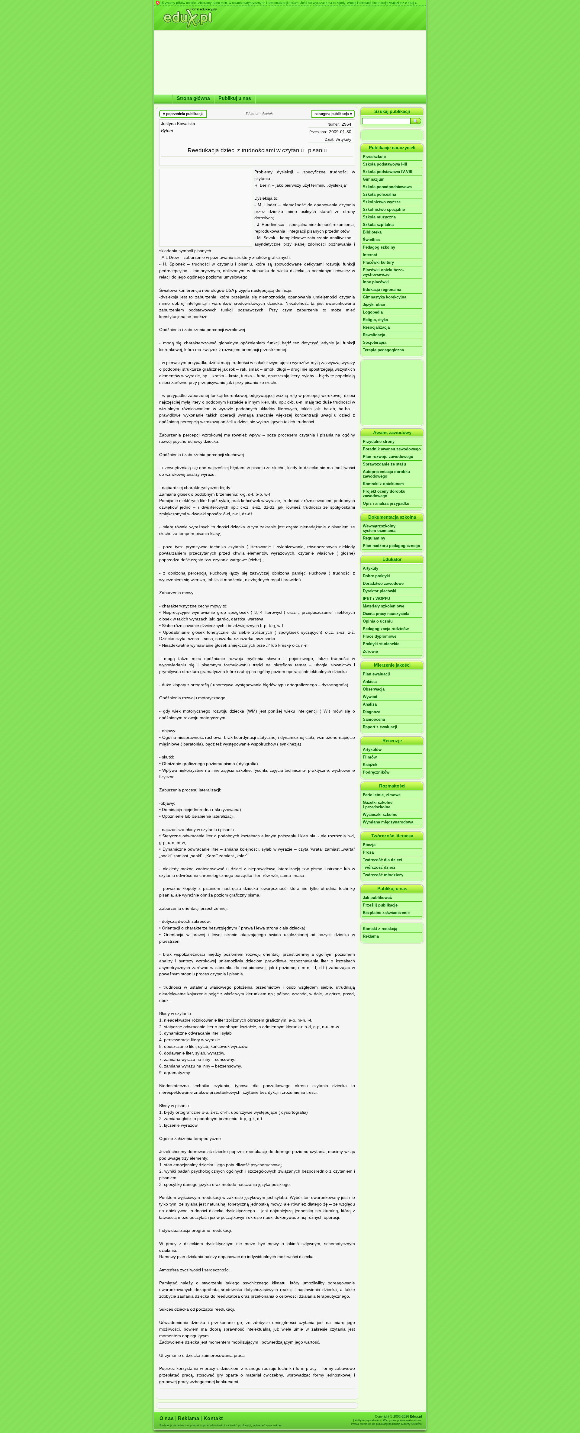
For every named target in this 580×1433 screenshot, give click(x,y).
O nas (167, 1418)
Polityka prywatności (368, 1420)
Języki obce (374, 304)
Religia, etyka (375, 319)
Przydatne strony (379, 441)
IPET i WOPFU (376, 598)
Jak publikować (377, 897)
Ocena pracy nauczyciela (386, 613)
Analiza (370, 704)
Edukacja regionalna (382, 289)
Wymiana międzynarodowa (388, 822)
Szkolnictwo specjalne (384, 209)
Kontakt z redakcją (380, 928)
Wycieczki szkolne (380, 814)
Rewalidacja (374, 335)
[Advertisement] (205, 208)
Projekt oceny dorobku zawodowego (384, 493)
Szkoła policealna (379, 194)
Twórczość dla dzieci (382, 860)
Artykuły (343, 139)
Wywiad (370, 696)
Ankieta (370, 681)
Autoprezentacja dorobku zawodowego (386, 473)
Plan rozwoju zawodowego (388, 456)
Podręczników (376, 772)
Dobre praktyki (376, 576)
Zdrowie (370, 651)
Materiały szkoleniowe (383, 606)
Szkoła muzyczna (379, 217)
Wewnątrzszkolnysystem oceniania (379, 528)
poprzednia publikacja (183, 113)
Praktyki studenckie (381, 644)
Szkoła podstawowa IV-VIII (387, 171)
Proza (368, 852)
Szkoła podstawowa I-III (385, 164)
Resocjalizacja (376, 327)
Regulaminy (374, 538)
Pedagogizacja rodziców (386, 628)
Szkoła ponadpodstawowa (387, 187)
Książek (370, 764)
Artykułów (372, 749)
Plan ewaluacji (376, 674)
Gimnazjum (374, 179)
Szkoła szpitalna (378, 224)
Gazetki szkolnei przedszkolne (377, 804)
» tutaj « (411, 3)
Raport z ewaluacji (380, 727)
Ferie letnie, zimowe (382, 795)
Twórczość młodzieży (383, 875)
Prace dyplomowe (379, 636)
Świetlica (371, 239)
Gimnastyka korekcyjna (384, 297)
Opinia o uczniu (378, 621)
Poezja (369, 844)
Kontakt (213, 1418)
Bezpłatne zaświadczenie (386, 912)
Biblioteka (372, 232)
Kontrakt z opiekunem (383, 483)
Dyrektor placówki (379, 591)
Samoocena (374, 719)
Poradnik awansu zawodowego (392, 449)
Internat (370, 255)
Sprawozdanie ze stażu (384, 464)
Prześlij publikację (380, 905)
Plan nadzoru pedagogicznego (391, 545)
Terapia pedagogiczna (383, 350)
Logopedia (373, 312)
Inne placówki (376, 282)
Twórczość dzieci (379, 867)
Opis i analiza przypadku (386, 503)
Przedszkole (374, 156)
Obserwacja (374, 689)
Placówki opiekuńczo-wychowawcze (383, 272)
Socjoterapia (374, 342)
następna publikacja (333, 113)
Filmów (370, 757)
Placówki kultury (378, 262)
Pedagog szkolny (379, 247)
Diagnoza (371, 712)
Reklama (371, 936)
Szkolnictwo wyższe (382, 202)
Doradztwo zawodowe (383, 583)
